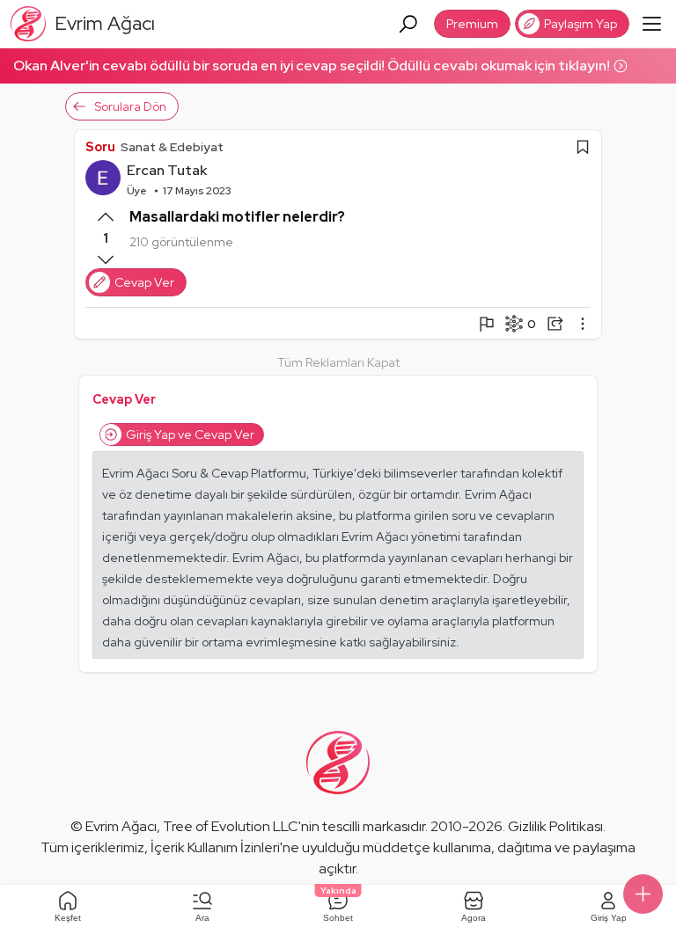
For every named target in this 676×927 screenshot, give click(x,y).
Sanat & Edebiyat (172, 147)
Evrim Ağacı (121, 826)
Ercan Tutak (167, 170)
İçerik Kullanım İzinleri (215, 847)
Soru (100, 147)
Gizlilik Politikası (555, 826)
